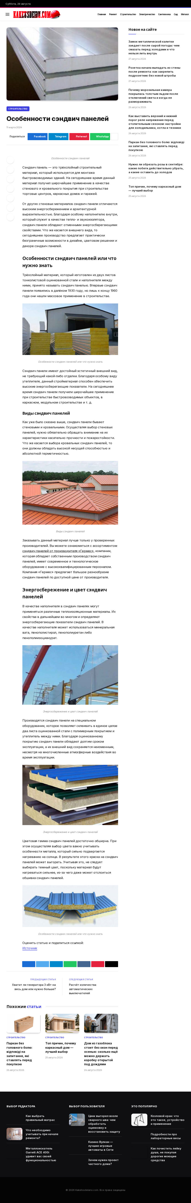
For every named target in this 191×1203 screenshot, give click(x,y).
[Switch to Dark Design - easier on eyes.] (178, 14)
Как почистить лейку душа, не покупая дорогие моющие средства (166, 1154)
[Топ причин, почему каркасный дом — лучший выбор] (62, 1023)
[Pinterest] (10, 179)
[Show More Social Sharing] (114, 136)
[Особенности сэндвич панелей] (62, 63)
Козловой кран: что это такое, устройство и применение (167, 1120)
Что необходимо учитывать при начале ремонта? (42, 1134)
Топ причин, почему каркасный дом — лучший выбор (60, 1047)
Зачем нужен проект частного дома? (103, 1162)
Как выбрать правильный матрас (40, 1118)
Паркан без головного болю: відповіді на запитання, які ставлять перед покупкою (19, 1053)
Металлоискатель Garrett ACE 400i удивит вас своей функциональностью (41, 1154)
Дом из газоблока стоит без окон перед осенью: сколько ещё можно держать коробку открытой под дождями (101, 1053)
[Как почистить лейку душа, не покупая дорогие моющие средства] (139, 1152)
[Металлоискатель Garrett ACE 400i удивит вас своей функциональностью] (14, 1152)
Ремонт (113, 14)
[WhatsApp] (10, 207)
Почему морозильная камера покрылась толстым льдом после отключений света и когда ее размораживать (153, 95)
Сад (176, 14)
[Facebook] (10, 160)
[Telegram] (10, 198)
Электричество (147, 14)
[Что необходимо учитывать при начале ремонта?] (14, 1134)
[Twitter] (10, 169)
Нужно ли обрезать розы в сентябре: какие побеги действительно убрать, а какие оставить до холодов (156, 168)
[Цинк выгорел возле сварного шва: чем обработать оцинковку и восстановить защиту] (77, 1120)
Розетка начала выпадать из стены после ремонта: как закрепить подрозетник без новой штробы (154, 71)
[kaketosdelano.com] (50, 14)
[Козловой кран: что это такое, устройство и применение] (139, 1120)
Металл (185, 14)
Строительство (128, 14)
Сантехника (164, 14)
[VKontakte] (10, 188)
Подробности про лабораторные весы (166, 1136)
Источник (29, 948)
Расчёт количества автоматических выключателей (82, 989)
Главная (102, 14)
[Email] (10, 217)
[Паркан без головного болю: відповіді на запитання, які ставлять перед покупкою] (23, 1023)
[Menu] (7, 14)
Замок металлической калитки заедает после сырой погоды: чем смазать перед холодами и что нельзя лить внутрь (154, 47)
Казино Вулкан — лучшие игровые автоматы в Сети (100, 1145)
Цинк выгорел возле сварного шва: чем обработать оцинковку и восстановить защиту (104, 1123)
